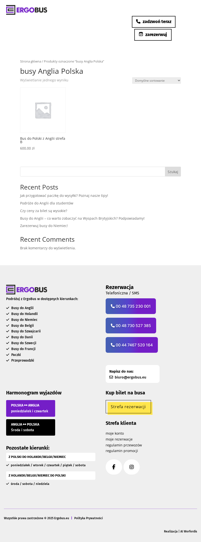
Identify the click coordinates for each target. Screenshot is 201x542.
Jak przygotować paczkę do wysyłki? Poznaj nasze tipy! (64, 195)
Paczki (15, 355)
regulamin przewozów (124, 445)
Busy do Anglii (22, 308)
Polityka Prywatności (88, 518)
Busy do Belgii (22, 326)
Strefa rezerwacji (128, 406)
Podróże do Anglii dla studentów (46, 203)
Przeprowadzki (22, 360)
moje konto (115, 433)
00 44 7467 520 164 (134, 344)
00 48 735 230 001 (133, 306)
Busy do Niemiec (24, 320)
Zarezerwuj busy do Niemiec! (44, 225)
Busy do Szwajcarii (25, 331)
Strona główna (30, 61)
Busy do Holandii (24, 314)
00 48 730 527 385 (133, 325)
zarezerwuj (156, 34)
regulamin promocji (122, 450)
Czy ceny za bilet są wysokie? (43, 210)
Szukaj (173, 171)
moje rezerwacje (119, 439)
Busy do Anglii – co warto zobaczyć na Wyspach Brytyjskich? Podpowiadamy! (82, 218)
